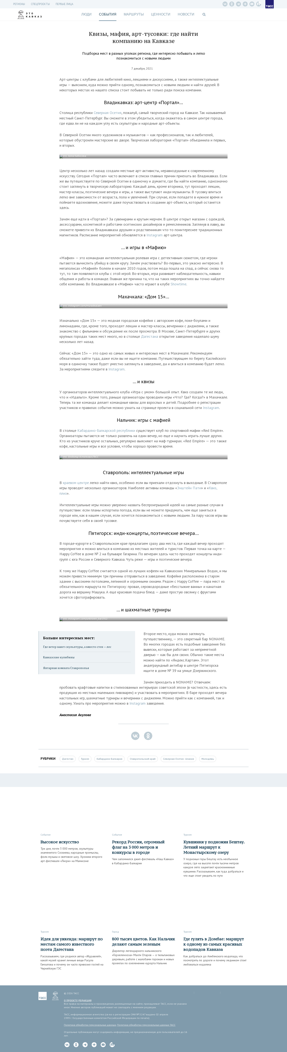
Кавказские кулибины (59, 657)
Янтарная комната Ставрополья (66, 668)
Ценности (160, 14)
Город (115, 931)
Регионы (19, 4)
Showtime (178, 284)
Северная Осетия (107, 112)
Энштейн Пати (189, 487)
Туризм (85, 758)
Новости (186, 14)
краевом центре (76, 482)
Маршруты (134, 14)
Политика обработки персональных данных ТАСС (146, 1024)
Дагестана (150, 336)
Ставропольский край (142, 758)
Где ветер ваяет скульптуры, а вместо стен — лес (77, 647)
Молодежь (207, 758)
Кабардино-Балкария (109, 758)
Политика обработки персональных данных (90, 1024)
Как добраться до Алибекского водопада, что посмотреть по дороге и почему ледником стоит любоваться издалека (214, 960)
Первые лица (64, 4)
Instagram (155, 235)
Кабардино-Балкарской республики (106, 430)
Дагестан (67, 758)
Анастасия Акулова (75, 714)
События (107, 14)
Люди (86, 14)
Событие (46, 834)
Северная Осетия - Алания (178, 758)
